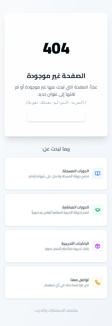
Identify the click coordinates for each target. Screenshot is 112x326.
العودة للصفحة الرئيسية (51, 116)
